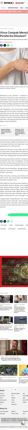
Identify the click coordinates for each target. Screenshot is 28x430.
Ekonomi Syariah (13, 8)
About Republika (4, 411)
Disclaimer (2, 413)
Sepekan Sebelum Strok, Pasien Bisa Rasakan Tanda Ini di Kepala (6, 131)
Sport (24, 397)
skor (21, 8)
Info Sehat (11, 28)
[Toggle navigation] (1, 3)
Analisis (13, 397)
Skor (24, 393)
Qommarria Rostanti (7, 42)
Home (1, 28)
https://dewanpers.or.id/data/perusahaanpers (12, 421)
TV (0, 404)
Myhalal (15, 11)
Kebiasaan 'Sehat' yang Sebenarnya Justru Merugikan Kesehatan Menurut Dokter (20, 132)
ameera (3, 8)
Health (9, 11)
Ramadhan (14, 404)
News (1, 397)
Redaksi (13, 411)
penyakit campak (22, 228)
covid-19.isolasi (11, 228)
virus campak (4, 225)
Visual (12, 402)
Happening (4, 11)
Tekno (19, 11)
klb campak (3, 228)
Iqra (12, 395)
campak (11, 225)
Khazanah (2, 395)
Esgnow (2, 402)
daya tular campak (19, 225)
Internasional (3, 400)
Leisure (6, 28)
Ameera (2, 393)
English (24, 402)
